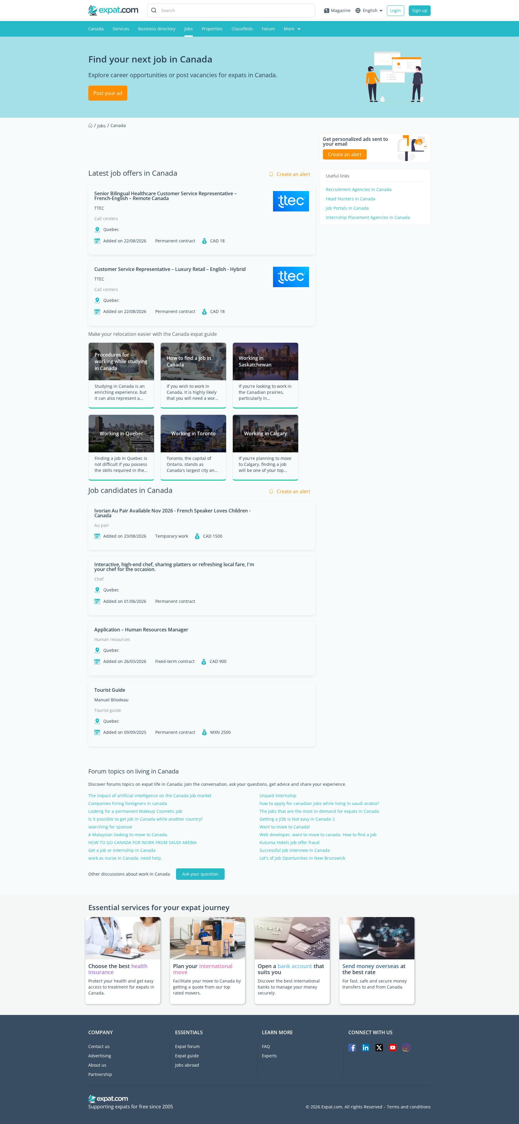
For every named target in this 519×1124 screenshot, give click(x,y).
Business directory (156, 29)
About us (97, 1065)
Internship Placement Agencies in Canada (368, 217)
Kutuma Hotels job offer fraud (290, 842)
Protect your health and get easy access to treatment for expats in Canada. (121, 987)
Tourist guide (107, 710)
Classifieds (242, 29)
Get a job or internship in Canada (122, 850)
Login (395, 10)
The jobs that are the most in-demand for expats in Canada (319, 811)
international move (202, 969)
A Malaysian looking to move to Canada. (128, 835)
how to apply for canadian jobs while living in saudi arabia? (319, 803)
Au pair (101, 525)
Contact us (99, 1046)
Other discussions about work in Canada (129, 874)
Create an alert (293, 174)
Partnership (100, 1074)
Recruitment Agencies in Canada (359, 189)
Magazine (341, 10)
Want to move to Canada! (285, 827)
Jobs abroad (187, 1065)
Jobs (188, 29)
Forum (268, 29)
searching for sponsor (110, 827)
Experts (269, 1056)
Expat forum (187, 1046)
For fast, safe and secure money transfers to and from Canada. (374, 984)
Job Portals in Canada (347, 208)
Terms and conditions (409, 1107)
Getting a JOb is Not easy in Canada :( (297, 819)
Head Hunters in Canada (350, 199)
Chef (99, 579)
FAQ (266, 1046)
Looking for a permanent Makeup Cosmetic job (135, 811)
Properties (212, 29)
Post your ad (107, 93)
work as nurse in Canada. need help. (125, 858)
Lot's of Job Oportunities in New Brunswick (302, 858)
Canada (96, 29)
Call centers (106, 218)
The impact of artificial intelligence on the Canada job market (149, 796)
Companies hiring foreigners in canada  (130, 803)
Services (121, 29)
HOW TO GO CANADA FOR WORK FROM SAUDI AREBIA (142, 842)
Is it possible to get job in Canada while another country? (145, 819)
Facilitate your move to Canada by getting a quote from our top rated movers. (207, 987)
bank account (295, 966)
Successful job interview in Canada (295, 850)
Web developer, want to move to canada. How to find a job (318, 835)
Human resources (112, 639)
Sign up (419, 10)
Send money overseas (370, 966)
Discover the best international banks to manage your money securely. (289, 987)
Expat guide (187, 1056)
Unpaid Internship (278, 796)
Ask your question (200, 874)
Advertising (99, 1056)
